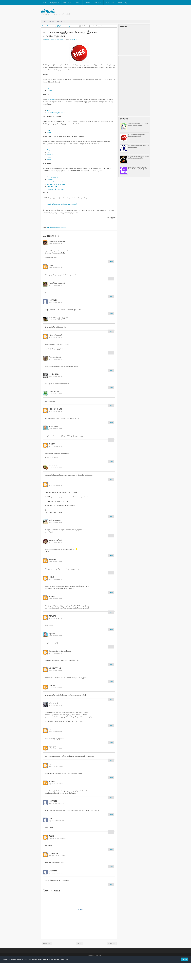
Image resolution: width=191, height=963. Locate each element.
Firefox (49, 88)
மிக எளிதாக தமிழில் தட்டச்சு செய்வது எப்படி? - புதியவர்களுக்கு (138, 124)
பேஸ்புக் (78, 2)
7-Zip (48, 130)
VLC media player (52, 177)
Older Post (111, 943)
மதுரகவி (52, 633)
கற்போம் (48, 11)
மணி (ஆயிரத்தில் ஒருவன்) (58, 317)
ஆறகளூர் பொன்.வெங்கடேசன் (60, 650)
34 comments (73, 39)
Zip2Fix (49, 133)
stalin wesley (54, 391)
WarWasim (52, 559)
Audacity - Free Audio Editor (55, 182)
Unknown (52, 444)
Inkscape (49, 160)
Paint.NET (50, 152)
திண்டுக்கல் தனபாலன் (57, 241)
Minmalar (52, 616)
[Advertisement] (134, 86)
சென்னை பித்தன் (55, 356)
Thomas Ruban (54, 374)
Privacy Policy (61, 21)
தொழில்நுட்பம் (55, 2)
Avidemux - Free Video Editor (56, 184)
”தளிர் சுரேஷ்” (53, 426)
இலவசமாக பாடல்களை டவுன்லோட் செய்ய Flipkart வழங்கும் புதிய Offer (138, 168)
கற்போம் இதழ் (122, 2)
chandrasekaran (55, 668)
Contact (51, 21)
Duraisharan (53, 853)
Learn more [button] (64, 959)
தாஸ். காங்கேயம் (55, 520)
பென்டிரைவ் (51, 99)
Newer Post (46, 943)
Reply (111, 261)
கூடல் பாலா (53, 465)
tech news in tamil (56, 409)
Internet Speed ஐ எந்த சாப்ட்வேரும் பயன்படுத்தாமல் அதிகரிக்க (138, 157)
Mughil (51, 836)
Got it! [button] (185, 959)
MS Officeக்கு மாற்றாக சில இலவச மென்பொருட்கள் (62, 204)
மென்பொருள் (110, 2)
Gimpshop (50, 150)
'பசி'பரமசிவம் (53, 703)
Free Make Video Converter (55, 189)
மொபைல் (87, 2)
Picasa (49, 157)
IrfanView (50, 155)
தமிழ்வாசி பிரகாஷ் (55, 335)
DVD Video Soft (52, 187)
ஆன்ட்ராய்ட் (98, 2)
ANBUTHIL (52, 685)
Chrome (49, 91)
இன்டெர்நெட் (67, 2)
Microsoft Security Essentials (56, 113)
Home (44, 2)
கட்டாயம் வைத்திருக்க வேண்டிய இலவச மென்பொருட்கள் (70, 34)
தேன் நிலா (52, 746)
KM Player (50, 179)
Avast (48, 110)
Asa (50, 729)
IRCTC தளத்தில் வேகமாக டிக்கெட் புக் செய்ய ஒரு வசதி (138, 146)
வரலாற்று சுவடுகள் (55, 539)
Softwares (50, 26)
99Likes (51, 576)
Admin (51, 265)
